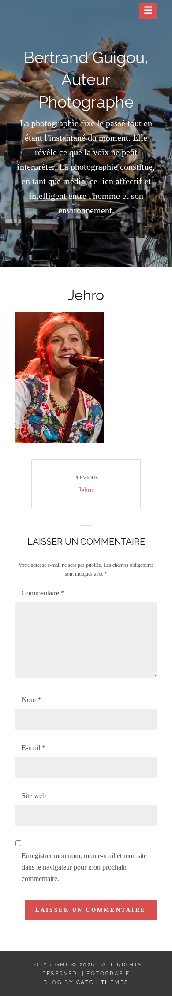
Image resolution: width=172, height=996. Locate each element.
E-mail (33, 747)
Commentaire (43, 593)
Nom (31, 699)
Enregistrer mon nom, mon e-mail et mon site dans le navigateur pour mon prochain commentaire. (84, 867)
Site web (34, 795)
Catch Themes (102, 982)
